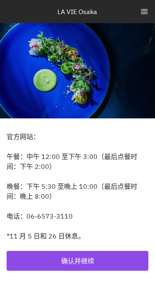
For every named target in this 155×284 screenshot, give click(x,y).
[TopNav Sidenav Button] (144, 11)
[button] (77, 261)
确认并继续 (77, 261)
